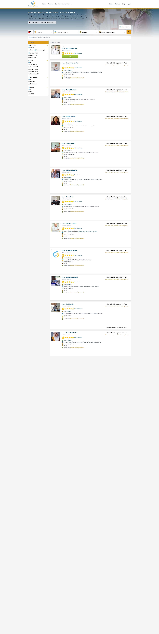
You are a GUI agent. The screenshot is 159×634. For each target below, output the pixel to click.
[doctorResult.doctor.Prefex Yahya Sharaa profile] (55, 147)
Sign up (117, 4)
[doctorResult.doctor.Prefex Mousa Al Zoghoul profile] (55, 173)
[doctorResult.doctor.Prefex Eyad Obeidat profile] (55, 307)
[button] (64, 4)
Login (110, 4)
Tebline (50, 4)
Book (70, 57)
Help (123, 4)
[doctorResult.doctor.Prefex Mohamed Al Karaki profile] (55, 281)
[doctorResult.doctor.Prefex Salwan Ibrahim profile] (55, 120)
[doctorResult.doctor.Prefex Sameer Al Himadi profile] (55, 254)
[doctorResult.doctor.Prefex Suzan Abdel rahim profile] (55, 336)
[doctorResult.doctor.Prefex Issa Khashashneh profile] (55, 49)
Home (44, 4)
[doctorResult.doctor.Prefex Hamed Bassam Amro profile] (55, 66)
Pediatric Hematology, (83, 231)
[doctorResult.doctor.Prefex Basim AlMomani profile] (55, 93)
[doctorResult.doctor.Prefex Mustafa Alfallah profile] (55, 227)
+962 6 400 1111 (51, 22)
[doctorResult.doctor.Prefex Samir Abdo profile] (55, 200)
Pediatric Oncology (92, 231)
